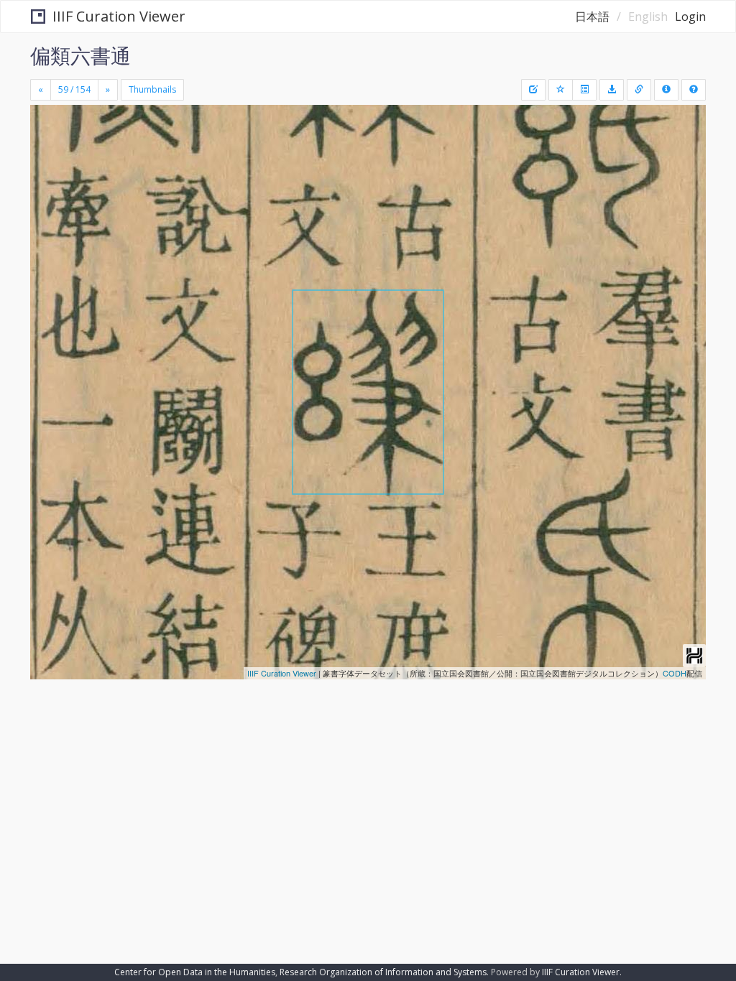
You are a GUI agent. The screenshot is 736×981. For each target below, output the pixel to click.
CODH (674, 673)
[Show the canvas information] (639, 90)
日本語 (592, 16)
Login (690, 16)
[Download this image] (611, 90)
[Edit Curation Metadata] (533, 90)
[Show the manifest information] (666, 90)
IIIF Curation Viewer (118, 16)
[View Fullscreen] (49, 177)
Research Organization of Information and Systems (383, 972)
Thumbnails (152, 89)
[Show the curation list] (584, 90)
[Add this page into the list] (560, 90)
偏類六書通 (80, 55)
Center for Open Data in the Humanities (194, 972)
